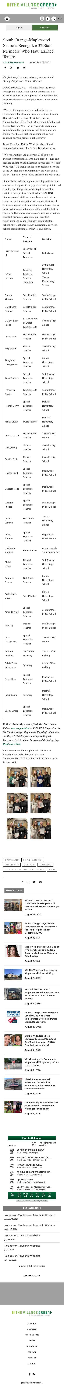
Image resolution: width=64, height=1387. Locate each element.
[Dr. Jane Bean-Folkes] (17, 828)
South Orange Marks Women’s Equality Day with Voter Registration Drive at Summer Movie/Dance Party (41, 1017)
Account (32, 1358)
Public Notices (32, 1335)
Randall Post (45, 865)
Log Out (32, 1364)
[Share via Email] (24, 68)
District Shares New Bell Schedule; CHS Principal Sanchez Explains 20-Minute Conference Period (40, 1084)
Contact (32, 1352)
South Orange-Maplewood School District (24, 870)
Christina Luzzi (11, 860)
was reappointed (20, 728)
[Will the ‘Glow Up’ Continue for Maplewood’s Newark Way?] (13, 974)
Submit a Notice (37, 1266)
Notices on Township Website (22, 1235)
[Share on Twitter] (11, 67)
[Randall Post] (41, 828)
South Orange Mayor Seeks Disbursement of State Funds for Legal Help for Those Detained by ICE (41, 928)
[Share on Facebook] (5, 68)
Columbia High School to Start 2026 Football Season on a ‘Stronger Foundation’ (41, 1105)
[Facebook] (48, 19)
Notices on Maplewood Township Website (29, 1215)
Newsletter (32, 1346)
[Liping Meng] (41, 803)
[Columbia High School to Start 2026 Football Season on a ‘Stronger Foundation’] (13, 1107)
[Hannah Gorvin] (17, 803)
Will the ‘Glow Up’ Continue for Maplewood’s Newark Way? (41, 972)
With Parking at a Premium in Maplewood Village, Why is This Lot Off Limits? (42, 1062)
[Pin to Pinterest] (17, 68)
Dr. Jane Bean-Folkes (32, 860)
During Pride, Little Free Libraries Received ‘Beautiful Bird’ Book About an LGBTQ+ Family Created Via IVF (40, 1040)
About (32, 1341)
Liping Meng (29, 865)
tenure (52, 870)
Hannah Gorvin (12, 865)
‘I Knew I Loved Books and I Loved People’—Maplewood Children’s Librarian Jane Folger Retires (42, 905)
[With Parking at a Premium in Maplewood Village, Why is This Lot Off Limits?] (13, 1063)
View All (22, 1266)
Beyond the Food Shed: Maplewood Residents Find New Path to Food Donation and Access (42, 994)
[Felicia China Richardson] (17, 777)
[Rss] (53, 19)
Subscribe (32, 1323)
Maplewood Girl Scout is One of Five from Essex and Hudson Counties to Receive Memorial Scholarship (42, 951)
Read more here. (12, 744)
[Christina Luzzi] (41, 777)
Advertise (32, 1329)
